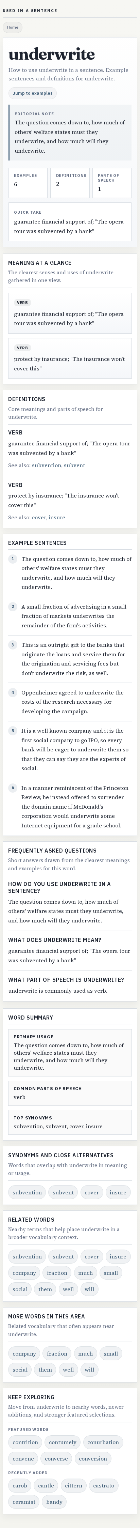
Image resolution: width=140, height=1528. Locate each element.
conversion (93, 1458)
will (89, 1289)
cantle (46, 1485)
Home (12, 27)
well (68, 1289)
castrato (103, 1485)
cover (39, 517)
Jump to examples (33, 93)
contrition (25, 1442)
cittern (73, 1485)
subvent (74, 465)
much (85, 1273)
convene (23, 1458)
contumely (62, 1442)
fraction (57, 1273)
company (24, 1273)
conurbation (103, 1442)
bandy (54, 1502)
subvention (46, 465)
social (20, 1289)
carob (20, 1485)
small (111, 1273)
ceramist (24, 1502)
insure (57, 517)
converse (56, 1458)
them (45, 1289)
